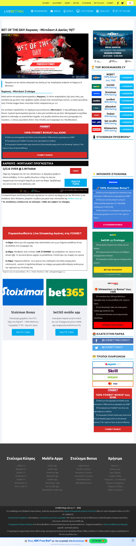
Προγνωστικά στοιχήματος (18, 518)
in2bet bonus (83, 465)
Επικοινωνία (115, 469)
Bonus (57, 11)
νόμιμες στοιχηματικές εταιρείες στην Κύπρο (80, 511)
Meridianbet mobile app (52, 490)
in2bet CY (21, 465)
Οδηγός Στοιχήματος (115, 483)
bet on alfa (111, 121)
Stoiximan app (52, 472)
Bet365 (76, 3)
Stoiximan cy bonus (83, 472)
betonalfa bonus (84, 479)
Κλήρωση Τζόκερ (115, 486)
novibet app (52, 479)
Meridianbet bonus (84, 483)
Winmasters (110, 128)
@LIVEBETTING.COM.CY (116, 340)
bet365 (110, 85)
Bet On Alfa (99, 3)
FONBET (110, 3)
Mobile (69, 11)
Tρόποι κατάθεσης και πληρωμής (115, 524)
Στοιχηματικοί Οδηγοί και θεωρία (20, 524)
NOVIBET (45, 3)
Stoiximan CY (21, 476)
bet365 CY (21, 472)
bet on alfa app (52, 486)
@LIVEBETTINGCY (112, 347)
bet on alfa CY (21, 486)
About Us (115, 465)
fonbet (110, 113)
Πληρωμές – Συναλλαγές (115, 479)
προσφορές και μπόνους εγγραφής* (53, 518)
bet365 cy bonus (84, 469)
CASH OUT (104, 11)
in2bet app (52, 465)
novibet (110, 99)
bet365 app (52, 469)
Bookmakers (40, 11)
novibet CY (21, 479)
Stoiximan (86, 3)
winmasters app (52, 483)
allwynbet (110, 106)
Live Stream (86, 11)
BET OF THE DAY (122, 11)
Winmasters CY (20, 483)
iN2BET (111, 74)
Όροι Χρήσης (115, 472)
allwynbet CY (21, 469)
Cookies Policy (115, 476)
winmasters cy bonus (84, 476)
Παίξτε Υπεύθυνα (115, 490)
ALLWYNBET (57, 3)
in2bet (67, 3)
